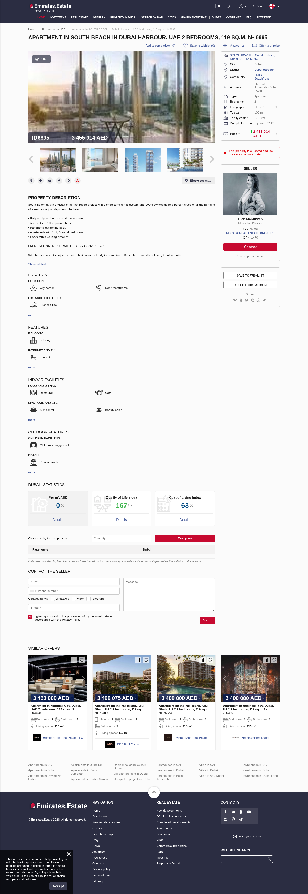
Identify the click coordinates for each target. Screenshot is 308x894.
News (96, 845)
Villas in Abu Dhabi (211, 775)
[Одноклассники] (241, 300)
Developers (99, 816)
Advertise (98, 851)
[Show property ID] (68, 180)
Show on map (201, 181)
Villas (160, 840)
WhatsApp (62, 598)
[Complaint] (77, 180)
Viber (80, 598)
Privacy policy (101, 869)
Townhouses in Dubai (256, 770)
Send (207, 620)
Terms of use (101, 875)
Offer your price (269, 45)
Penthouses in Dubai (170, 770)
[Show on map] (31, 180)
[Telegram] (264, 300)
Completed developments (173, 822)
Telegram (97, 598)
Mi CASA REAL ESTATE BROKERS (250, 233)
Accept (58, 886)
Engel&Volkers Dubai (255, 737)
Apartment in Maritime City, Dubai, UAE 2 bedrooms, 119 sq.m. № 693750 (56, 709)
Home (96, 810)
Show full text (37, 264)
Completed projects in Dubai (132, 779)
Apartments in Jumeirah (87, 764)
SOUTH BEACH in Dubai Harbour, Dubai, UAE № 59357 (252, 57)
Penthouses (164, 834)
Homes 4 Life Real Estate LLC (63, 737)
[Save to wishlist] (82, 660)
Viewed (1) (237, 45)
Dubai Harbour (264, 69)
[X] (247, 300)
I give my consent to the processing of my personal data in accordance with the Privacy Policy (73, 618)
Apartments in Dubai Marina (89, 779)
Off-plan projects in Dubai (131, 773)
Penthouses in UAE (169, 764)
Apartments (164, 828)
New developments (169, 810)
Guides (97, 828)
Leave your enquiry (249, 836)
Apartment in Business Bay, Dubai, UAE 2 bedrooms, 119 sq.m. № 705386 (248, 709)
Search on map (102, 834)
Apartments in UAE (40, 764)
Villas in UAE (207, 764)
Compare (185, 538)
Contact (250, 247)
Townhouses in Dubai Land (260, 775)
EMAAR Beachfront (261, 76)
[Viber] (252, 300)
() (160, 45)
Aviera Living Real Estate (191, 737)
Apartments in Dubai (41, 770)
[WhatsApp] (258, 300)
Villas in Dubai (208, 770)
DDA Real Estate (128, 744)
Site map (98, 881)
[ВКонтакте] (235, 300)
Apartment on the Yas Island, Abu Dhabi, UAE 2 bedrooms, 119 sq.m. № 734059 (120, 709)
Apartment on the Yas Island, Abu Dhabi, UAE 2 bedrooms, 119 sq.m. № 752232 (184, 709)
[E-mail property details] (50, 180)
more (31, 315)
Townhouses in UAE (255, 764)
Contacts (98, 863)
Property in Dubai (168, 863)
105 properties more (250, 256)
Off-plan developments (172, 816)
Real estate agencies (106, 822)
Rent (160, 851)
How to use (99, 857)
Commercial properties (172, 845)
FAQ (95, 840)
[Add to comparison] (74, 660)
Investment (164, 857)
